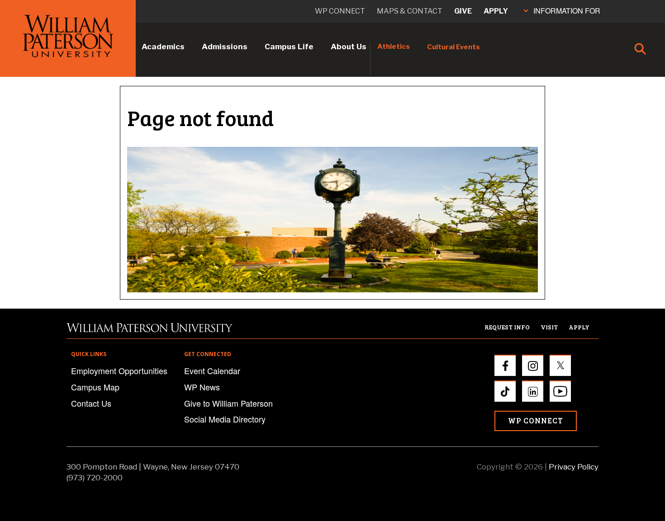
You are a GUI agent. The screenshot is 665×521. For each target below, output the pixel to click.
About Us (348, 46)
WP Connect (535, 420)
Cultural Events (453, 47)
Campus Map (95, 387)
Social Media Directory (225, 419)
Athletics (393, 46)
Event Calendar (212, 370)
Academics (163, 46)
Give (463, 11)
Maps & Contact (409, 11)
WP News (202, 387)
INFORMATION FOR (566, 10)
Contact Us (91, 403)
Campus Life (289, 46)
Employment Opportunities (119, 370)
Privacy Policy (573, 466)
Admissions (224, 46)
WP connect (340, 11)
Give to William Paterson (228, 403)
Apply (496, 11)
